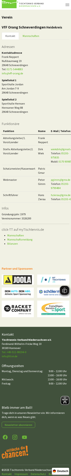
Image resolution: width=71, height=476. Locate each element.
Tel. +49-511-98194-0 (14, 352)
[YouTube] (24, 437)
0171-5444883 (15, 69)
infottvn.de (9, 356)
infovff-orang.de (12, 73)
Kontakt (10, 36)
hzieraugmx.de (60, 195)
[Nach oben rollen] (65, 460)
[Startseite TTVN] (23, 5)
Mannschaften (31, 36)
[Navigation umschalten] (67, 5)
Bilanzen (12, 243)
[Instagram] (15, 437)
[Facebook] (5, 437)
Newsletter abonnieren (18, 425)
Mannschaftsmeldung (20, 239)
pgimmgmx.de (60, 179)
